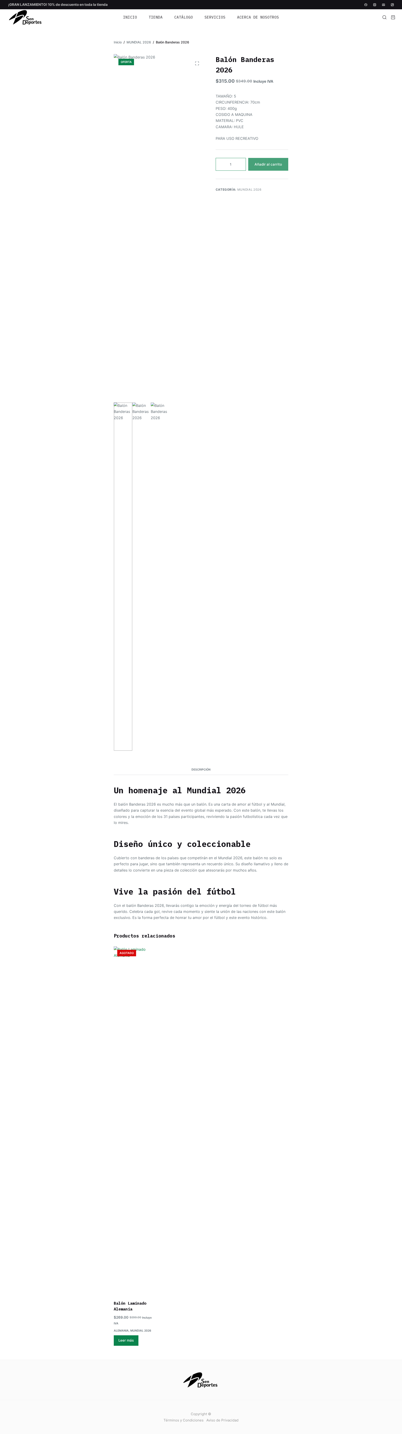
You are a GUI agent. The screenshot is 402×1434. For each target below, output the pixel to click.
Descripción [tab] (201, 769)
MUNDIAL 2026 (249, 189)
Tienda (156, 17)
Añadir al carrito (268, 164)
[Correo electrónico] (383, 4)
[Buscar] (384, 17)
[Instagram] (374, 4)
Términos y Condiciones (184, 1420)
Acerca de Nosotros (258, 17)
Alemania (121, 1330)
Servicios (214, 17)
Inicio (130, 17)
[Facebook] (365, 4)
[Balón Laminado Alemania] (133, 1120)
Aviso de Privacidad (222, 1420)
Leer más (126, 1340)
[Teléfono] (392, 4)
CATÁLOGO (183, 17)
